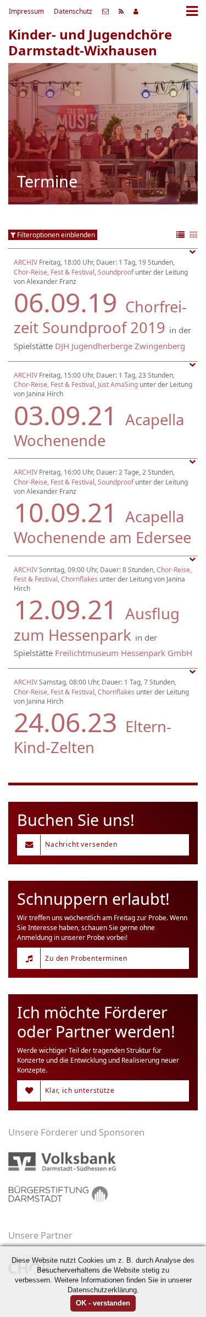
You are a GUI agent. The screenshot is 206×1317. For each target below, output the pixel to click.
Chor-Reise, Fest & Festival (54, 272)
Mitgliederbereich (136, 11)
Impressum (26, 11)
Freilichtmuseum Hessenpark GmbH (123, 652)
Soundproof (115, 272)
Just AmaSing (118, 384)
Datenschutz (73, 11)
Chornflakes (79, 579)
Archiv (25, 262)
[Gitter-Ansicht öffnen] (194, 235)
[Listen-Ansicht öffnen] (180, 235)
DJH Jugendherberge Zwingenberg (120, 345)
